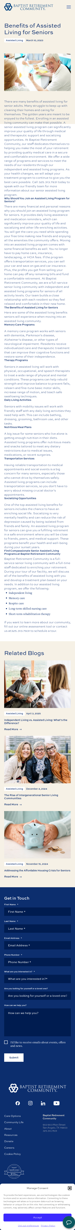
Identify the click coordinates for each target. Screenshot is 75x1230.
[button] (70, 1188)
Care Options (12, 1116)
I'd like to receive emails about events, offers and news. (38, 1044)
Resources (10, 1135)
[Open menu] (69, 7)
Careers (9, 1147)
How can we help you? (15, 1005)
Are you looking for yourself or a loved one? (26, 988)
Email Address (13, 938)
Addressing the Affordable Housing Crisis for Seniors (37, 870)
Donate (8, 1141)
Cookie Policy (12, 1154)
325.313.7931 (48, 182)
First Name (11, 904)
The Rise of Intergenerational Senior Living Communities (31, 796)
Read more (11, 729)
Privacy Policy (48, 1225)
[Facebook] (18, 1103)
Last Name (11, 921)
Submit (13, 1057)
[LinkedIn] (43, 1103)
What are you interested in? (19, 972)
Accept (37, 1217)
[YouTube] (57, 1103)
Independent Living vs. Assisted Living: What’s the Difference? (35, 721)
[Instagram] (30, 1103)
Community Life (14, 1122)
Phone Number (13, 955)
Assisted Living (14, 40)
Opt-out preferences (28, 1225)
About (8, 1128)
